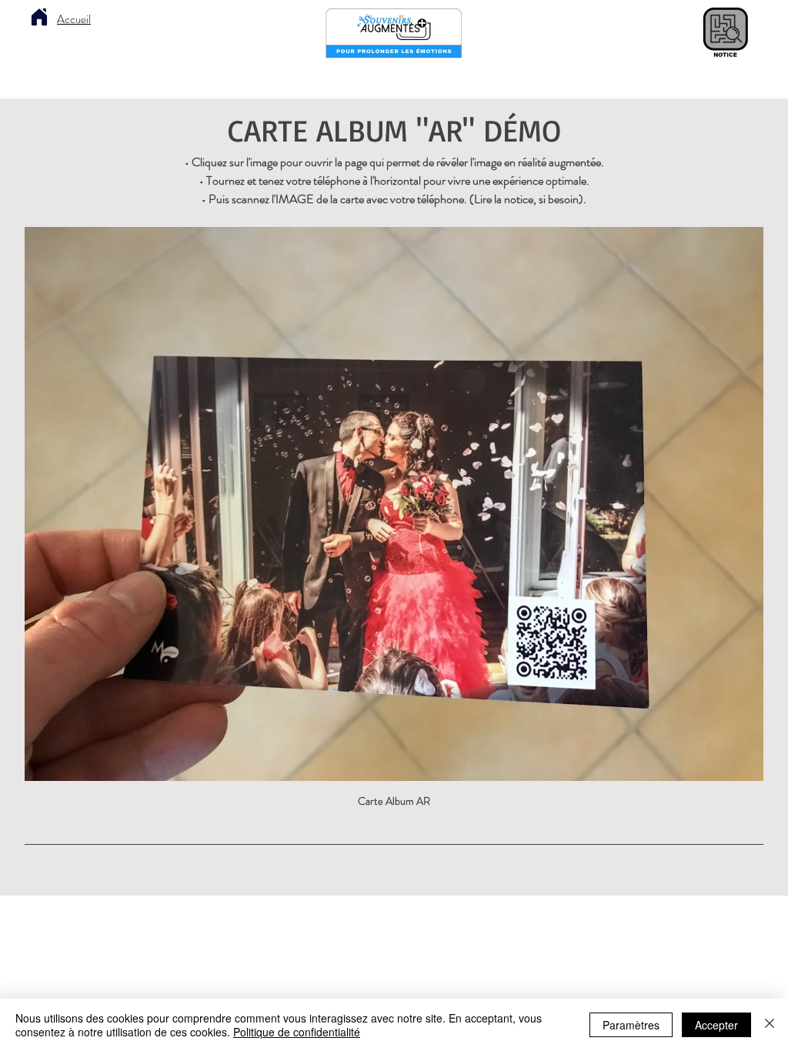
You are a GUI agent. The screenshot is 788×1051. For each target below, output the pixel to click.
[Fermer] (769, 1025)
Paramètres (631, 1025)
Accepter (716, 1025)
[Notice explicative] (725, 33)
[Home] (39, 17)
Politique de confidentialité (296, 1031)
